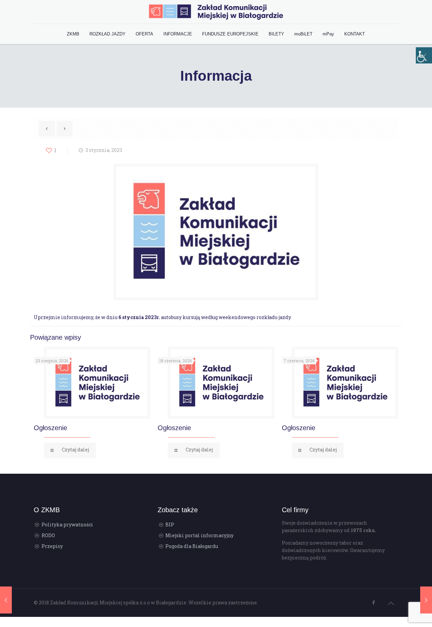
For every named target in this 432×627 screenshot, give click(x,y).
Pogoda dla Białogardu (191, 546)
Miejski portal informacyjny (199, 535)
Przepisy (52, 546)
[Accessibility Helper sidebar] (424, 55)
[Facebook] (373, 602)
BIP (169, 524)
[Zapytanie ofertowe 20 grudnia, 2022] (6, 599)
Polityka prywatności (67, 524)
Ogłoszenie (50, 428)
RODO (48, 535)
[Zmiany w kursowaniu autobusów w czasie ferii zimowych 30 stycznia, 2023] (426, 599)
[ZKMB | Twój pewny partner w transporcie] (216, 12)
